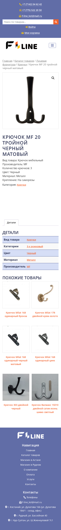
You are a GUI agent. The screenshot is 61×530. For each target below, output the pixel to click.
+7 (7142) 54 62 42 (32, 4)
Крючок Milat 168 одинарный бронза (16, 314)
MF (28, 266)
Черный (31, 253)
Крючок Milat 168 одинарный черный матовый (15, 360)
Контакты (30, 484)
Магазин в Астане (30, 459)
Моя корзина (32, 32)
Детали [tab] (11, 222)
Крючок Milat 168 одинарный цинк (45, 358)
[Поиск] (56, 21)
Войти (31, 27)
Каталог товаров (24, 60)
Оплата (30, 474)
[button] (53, 78)
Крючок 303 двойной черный (16, 406)
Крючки (22, 64)
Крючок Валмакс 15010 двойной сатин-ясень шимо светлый (45, 408)
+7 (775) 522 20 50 (31, 10)
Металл (31, 259)
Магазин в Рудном (30, 464)
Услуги (30, 479)
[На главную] (21, 45)
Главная (7, 60)
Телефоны (32, 497)
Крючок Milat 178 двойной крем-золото (45, 314)
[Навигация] (52, 45)
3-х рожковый (35, 246)
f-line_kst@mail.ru (32, 16)
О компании (30, 469)
